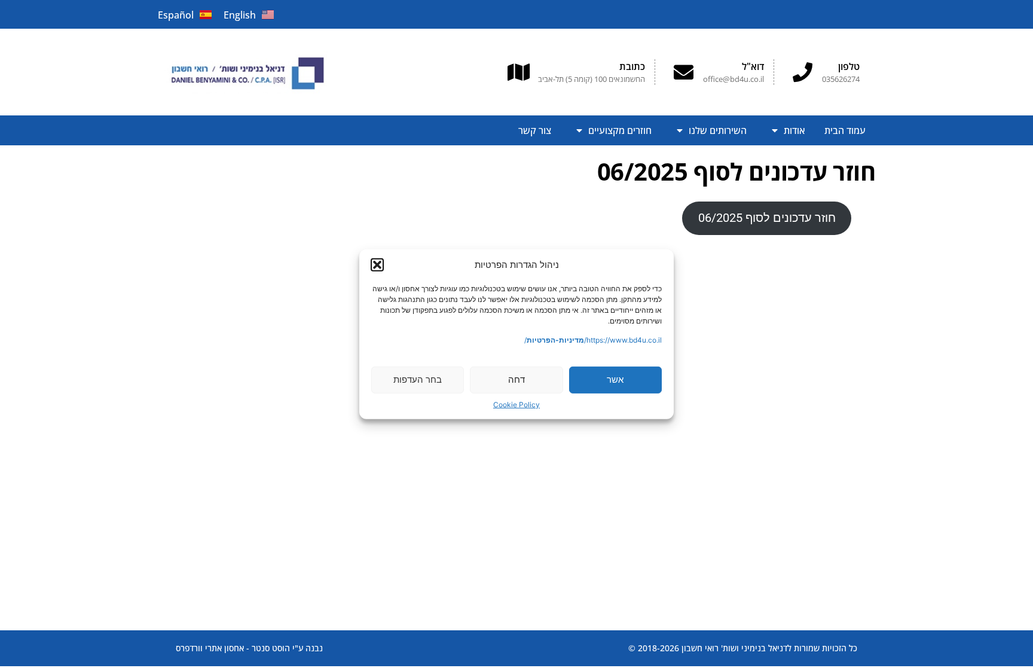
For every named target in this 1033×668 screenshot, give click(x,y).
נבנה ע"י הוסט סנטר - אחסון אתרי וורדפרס (249, 648)
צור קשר (534, 130)
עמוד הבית (845, 130)
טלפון (849, 66)
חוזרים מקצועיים (620, 130)
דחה (516, 379)
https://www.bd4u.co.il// (593, 339)
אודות (794, 130)
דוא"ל (753, 66)
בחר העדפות (417, 379)
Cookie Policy (516, 404)
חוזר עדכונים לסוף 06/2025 (767, 218)
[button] (377, 265)
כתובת (632, 66)
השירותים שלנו (718, 130)
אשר (615, 379)
